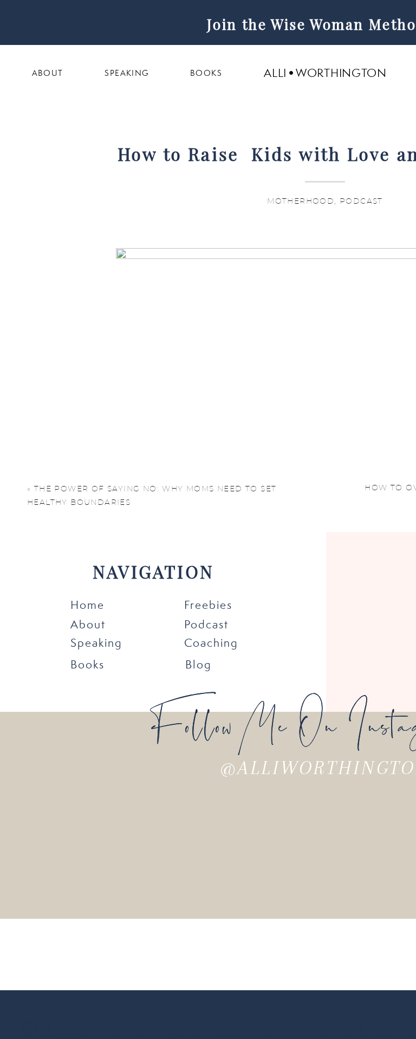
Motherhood (300, 201)
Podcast (361, 201)
